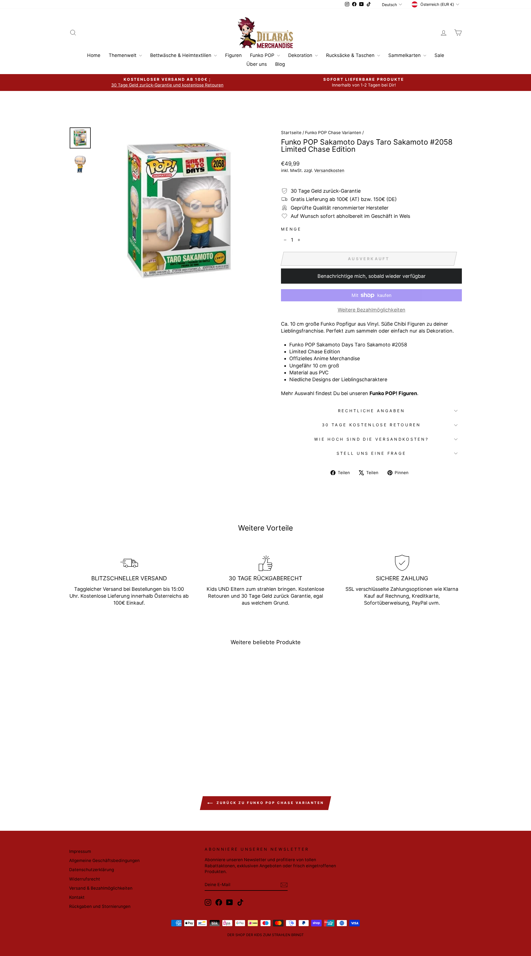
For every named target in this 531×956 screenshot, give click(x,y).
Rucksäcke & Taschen (351, 55)
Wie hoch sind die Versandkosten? (371, 439)
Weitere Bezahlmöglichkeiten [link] (371, 310)
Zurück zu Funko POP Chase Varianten (269, 803)
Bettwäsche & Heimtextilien (181, 55)
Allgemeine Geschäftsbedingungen (104, 860)
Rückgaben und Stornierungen (100, 906)
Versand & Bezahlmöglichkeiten (100, 888)
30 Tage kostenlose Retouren (371, 424)
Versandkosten (329, 170)
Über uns (256, 64)
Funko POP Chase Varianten (333, 132)
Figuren (233, 55)
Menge (291, 229)
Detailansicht (116, 722)
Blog (280, 64)
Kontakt (77, 897)
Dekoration (301, 55)
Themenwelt (123, 55)
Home (93, 55)
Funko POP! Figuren (393, 393)
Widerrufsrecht (84, 879)
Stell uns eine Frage (371, 453)
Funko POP (263, 55)
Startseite (291, 132)
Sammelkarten (405, 55)
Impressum (80, 851)
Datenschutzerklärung (91, 869)
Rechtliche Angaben (371, 410)
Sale (439, 55)
